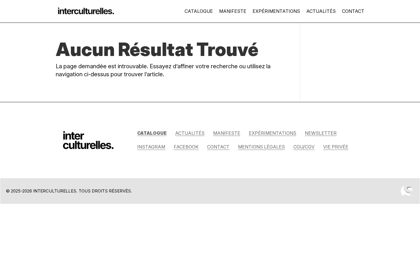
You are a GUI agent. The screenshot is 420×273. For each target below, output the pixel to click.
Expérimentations (276, 11)
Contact (353, 11)
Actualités (321, 11)
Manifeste (232, 11)
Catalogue (199, 11)
